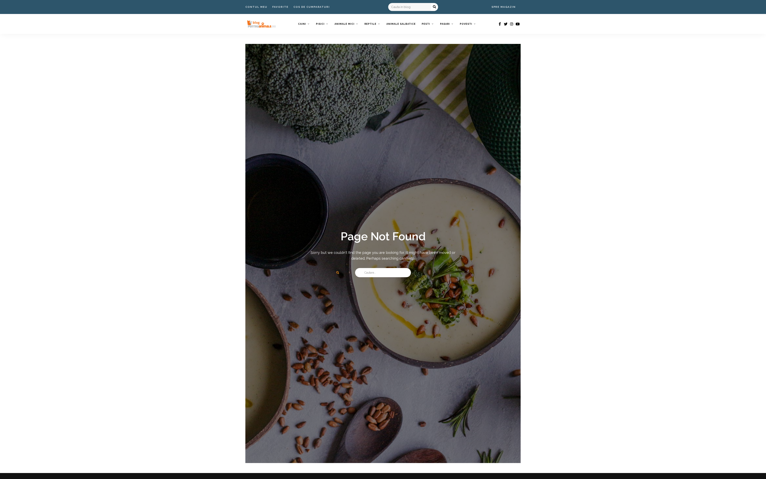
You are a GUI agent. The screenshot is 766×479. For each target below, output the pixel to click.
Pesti (426, 24)
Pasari (445, 24)
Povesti (466, 24)
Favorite (280, 6)
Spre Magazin (504, 6)
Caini (302, 24)
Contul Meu (256, 6)
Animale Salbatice (401, 24)
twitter (506, 24)
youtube (518, 24)
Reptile (370, 24)
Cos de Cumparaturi (311, 6)
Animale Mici (344, 24)
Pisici (320, 24)
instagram (512, 24)
